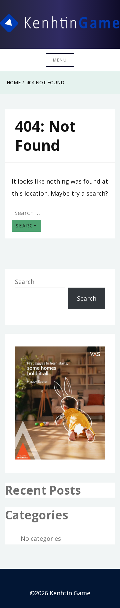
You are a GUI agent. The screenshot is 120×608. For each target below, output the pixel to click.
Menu (60, 60)
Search (24, 282)
